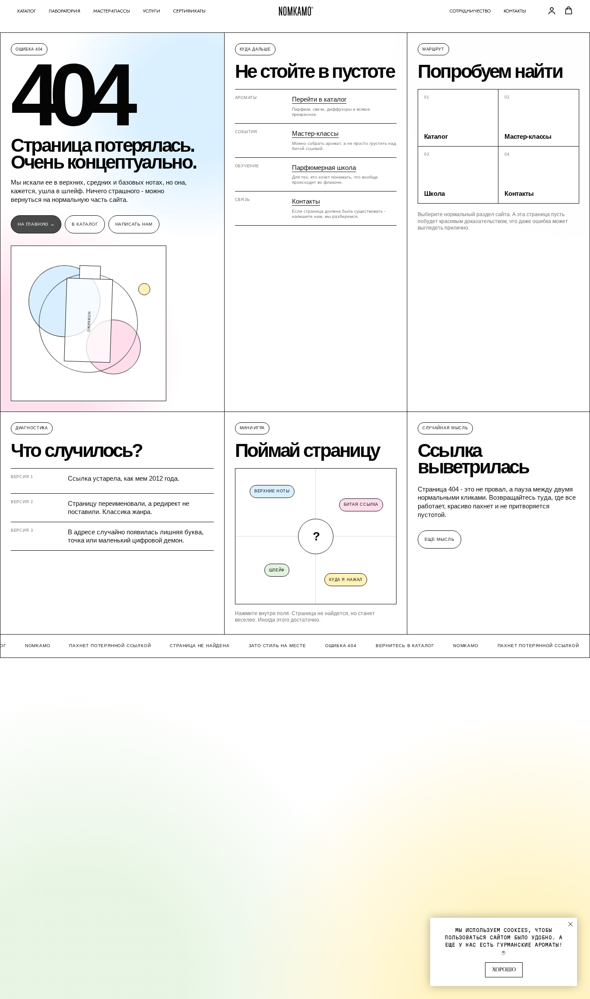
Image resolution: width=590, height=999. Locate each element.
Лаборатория (64, 10)
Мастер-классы (111, 10)
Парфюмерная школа (324, 167)
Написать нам (133, 224)
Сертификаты (189, 10)
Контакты (515, 10)
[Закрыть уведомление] (570, 924)
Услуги (151, 10)
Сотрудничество (470, 10)
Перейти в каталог (319, 99)
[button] (552, 10)
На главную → (36, 224)
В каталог (85, 224)
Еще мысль (439, 539)
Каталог (26, 10)
